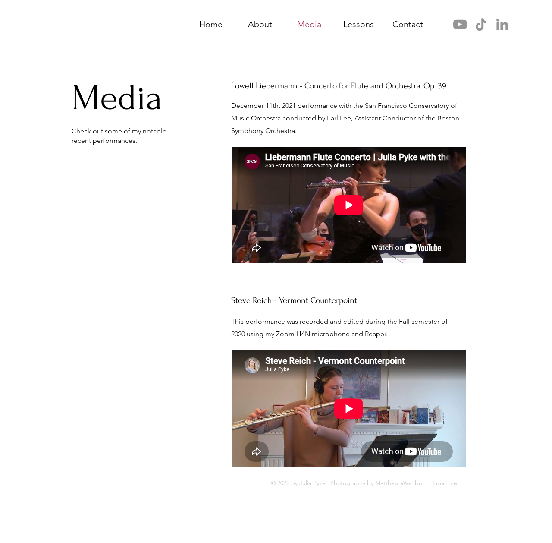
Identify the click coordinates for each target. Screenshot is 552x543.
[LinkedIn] (502, 24)
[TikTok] (481, 24)
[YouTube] (460, 24)
